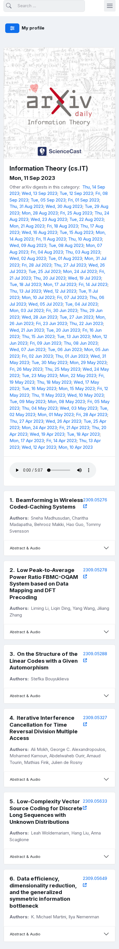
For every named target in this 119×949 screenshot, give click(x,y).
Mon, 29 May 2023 (88, 362)
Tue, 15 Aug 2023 (76, 232)
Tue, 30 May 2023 (49, 362)
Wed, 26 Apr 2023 (63, 421)
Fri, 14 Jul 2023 (93, 284)
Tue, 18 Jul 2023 (25, 284)
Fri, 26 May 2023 (26, 369)
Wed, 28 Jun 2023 (39, 317)
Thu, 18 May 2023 (54, 382)
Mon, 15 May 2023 (77, 388)
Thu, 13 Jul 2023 (25, 291)
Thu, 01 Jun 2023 (71, 356)
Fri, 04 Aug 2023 (47, 252)
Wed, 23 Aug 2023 (49, 219)
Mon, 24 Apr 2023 (39, 427)
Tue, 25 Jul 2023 (44, 271)
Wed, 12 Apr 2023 (39, 447)
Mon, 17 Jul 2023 (59, 284)
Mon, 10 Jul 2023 (38, 297)
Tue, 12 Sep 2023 (76, 193)
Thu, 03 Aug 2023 (82, 252)
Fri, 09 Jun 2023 (45, 343)
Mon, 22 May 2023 (78, 375)
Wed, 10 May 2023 (85, 395)
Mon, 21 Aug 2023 (27, 226)
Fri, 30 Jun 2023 (61, 310)
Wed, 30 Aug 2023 (64, 206)
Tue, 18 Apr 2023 (83, 434)
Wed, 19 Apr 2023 (47, 434)
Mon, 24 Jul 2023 (80, 271)
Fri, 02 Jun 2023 (37, 356)
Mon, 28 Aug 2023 (40, 213)
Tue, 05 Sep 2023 (48, 200)
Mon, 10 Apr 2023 (75, 447)
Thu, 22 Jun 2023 (86, 323)
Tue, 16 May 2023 (39, 388)
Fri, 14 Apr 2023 (61, 440)
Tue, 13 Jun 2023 (73, 336)
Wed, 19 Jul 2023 (84, 278)
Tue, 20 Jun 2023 (63, 330)
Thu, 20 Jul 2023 (49, 278)
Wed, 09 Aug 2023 (28, 245)
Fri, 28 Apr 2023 (91, 414)
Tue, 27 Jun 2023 (76, 317)
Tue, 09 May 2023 (27, 401)
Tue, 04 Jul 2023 (81, 304)
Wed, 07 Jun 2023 (27, 349)
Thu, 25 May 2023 (62, 369)
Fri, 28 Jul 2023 (36, 265)
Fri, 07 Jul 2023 (72, 297)
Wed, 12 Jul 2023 (59, 291)
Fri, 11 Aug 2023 (51, 239)
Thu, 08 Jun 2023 (81, 343)
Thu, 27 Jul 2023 (70, 265)
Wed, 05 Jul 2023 (45, 304)
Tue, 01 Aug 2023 (65, 258)
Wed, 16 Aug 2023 (39, 232)
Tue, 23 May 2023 (39, 375)
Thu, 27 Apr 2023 (26, 421)
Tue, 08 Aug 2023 (66, 245)
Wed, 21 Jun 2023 (27, 330)
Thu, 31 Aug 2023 (26, 206)
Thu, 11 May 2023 (48, 395)
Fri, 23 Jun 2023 (51, 323)
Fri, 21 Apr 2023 (74, 427)
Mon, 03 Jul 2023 (27, 310)
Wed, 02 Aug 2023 (28, 258)
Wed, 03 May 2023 (78, 408)
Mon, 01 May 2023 (56, 414)
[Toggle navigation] (110, 6)
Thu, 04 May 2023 (39, 408)
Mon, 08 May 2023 (66, 401)
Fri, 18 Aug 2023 (62, 226)
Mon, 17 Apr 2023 (27, 440)
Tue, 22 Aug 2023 (86, 219)
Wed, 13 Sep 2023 (39, 193)
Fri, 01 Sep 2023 (83, 200)
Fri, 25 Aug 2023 (76, 213)
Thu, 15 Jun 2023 (38, 336)
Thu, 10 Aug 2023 (85, 239)
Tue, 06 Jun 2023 (65, 349)
